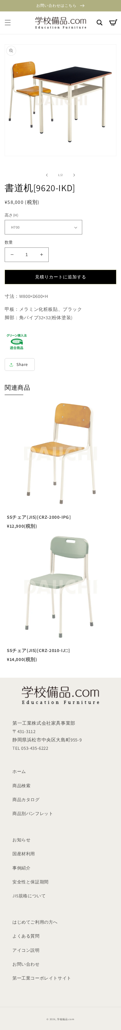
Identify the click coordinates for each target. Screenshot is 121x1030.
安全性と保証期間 (30, 882)
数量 (9, 242)
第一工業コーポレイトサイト (41, 978)
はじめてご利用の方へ (35, 922)
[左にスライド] (47, 175)
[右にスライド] (74, 175)
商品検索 (21, 785)
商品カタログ (26, 799)
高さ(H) (11, 215)
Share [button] (22, 364)
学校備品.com (65, 1019)
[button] (8, 22)
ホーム (19, 771)
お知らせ (21, 840)
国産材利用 (23, 853)
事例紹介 (21, 868)
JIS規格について (29, 896)
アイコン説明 (26, 950)
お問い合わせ (26, 964)
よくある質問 (26, 936)
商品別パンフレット (32, 813)
